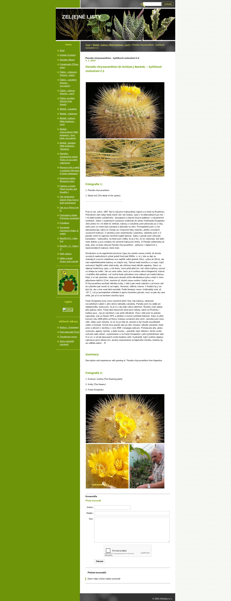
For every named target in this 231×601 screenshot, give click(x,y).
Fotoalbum (64, 223)
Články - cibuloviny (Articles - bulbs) (68, 73)
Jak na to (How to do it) (69, 209)
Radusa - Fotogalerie (69, 327)
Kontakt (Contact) (68, 55)
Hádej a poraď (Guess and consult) (69, 260)
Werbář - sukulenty (68, 109)
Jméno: (90, 507)
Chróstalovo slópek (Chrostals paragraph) (69, 217)
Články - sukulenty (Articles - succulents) (68, 83)
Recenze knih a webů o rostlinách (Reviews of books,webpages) (69, 170)
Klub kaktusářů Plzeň (69, 332)
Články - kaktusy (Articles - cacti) (67, 92)
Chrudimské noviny (68, 337)
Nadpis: (89, 513)
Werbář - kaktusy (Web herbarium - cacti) (111, 45)
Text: (91, 519)
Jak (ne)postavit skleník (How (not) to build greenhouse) (69, 200)
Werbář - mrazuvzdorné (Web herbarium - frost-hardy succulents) (69, 134)
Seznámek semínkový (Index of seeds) (69, 230)
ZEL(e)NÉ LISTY (81, 17)
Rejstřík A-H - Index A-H (69, 240)
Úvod (87, 45)
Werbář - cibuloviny (68, 114)
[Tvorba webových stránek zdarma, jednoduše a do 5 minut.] (171, 599)
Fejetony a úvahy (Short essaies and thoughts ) (68, 189)
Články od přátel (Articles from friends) (67, 101)
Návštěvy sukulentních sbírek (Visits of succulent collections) (69, 158)
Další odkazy (66, 254)
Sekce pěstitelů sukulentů (67, 343)
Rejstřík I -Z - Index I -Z (69, 247)
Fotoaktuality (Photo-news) (69, 66)
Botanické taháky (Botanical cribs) (68, 180)
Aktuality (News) (67, 60)
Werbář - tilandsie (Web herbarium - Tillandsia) (68, 146)
